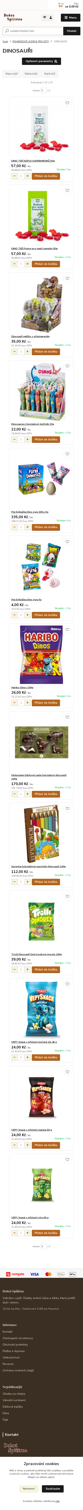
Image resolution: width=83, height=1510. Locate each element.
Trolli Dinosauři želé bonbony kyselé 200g (36, 954)
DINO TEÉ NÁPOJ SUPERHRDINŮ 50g (33, 160)
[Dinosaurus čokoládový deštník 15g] (41, 391)
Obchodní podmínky (15, 1345)
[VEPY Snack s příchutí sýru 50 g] (41, 1184)
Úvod (5, 41)
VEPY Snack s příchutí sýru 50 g (30, 1217)
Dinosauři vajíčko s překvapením (30, 336)
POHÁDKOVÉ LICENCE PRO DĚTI (30, 41)
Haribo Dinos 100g (22, 687)
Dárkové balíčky (13, 1407)
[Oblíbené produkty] (45, 17)
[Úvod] (19, 17)
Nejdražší (49, 74)
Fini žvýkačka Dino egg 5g (26, 599)
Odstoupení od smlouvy (18, 1338)
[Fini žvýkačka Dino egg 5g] (41, 567)
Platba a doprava (14, 1351)
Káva (6, 1413)
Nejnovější (12, 74)
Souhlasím (53, 1489)
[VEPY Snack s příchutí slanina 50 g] (41, 1097)
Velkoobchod (11, 1357)
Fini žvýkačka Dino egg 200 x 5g (29, 512)
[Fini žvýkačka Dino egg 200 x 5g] (41, 479)
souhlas (56, 1470)
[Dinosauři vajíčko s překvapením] (41, 303)
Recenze (8, 1364)
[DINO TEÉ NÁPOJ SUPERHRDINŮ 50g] (41, 128)
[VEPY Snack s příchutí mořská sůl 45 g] (41, 1009)
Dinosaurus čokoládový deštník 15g (32, 424)
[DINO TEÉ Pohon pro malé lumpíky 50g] (41, 215)
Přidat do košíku (46, 176)
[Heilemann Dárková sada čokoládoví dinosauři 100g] (41, 742)
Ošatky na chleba (14, 1394)
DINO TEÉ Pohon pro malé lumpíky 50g (34, 248)
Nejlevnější (31, 74)
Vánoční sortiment (14, 1400)
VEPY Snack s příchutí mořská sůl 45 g (34, 1042)
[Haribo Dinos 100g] (41, 654)
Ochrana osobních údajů (18, 1370)
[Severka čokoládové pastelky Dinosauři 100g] (41, 833)
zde (57, 1501)
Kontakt (7, 1332)
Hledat (72, 31)
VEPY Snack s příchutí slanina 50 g (31, 1129)
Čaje (5, 1420)
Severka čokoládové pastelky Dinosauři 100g (38, 866)
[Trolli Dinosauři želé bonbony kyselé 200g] (41, 921)
